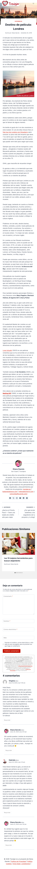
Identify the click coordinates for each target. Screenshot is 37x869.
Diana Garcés (15, 33)
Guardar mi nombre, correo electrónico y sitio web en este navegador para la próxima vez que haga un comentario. (19, 644)
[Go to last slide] (4, 552)
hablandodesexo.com (9, 491)
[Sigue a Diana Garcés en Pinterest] (26, 498)
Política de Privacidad (18, 861)
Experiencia (18, 21)
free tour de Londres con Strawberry (15, 132)
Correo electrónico (10, 629)
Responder (7, 720)
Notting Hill (7, 393)
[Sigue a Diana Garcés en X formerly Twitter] (13, 498)
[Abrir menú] (33, 3)
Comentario (8, 596)
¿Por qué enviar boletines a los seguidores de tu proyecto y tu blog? (28, 512)
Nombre (7, 621)
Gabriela (12, 760)
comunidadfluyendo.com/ (18, 494)
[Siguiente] (32, 552)
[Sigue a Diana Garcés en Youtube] (20, 498)
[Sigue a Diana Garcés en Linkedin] (23, 498)
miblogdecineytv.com (26, 491)
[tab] (16, 572)
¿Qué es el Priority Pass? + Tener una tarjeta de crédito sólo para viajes (8, 512)
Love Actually (7, 350)
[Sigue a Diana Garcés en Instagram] (16, 498)
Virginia (12, 681)
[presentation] (18, 544)
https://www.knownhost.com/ (25, 666)
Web (5, 638)
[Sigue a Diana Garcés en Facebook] (10, 498)
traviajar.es (27, 489)
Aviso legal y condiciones (21, 864)
